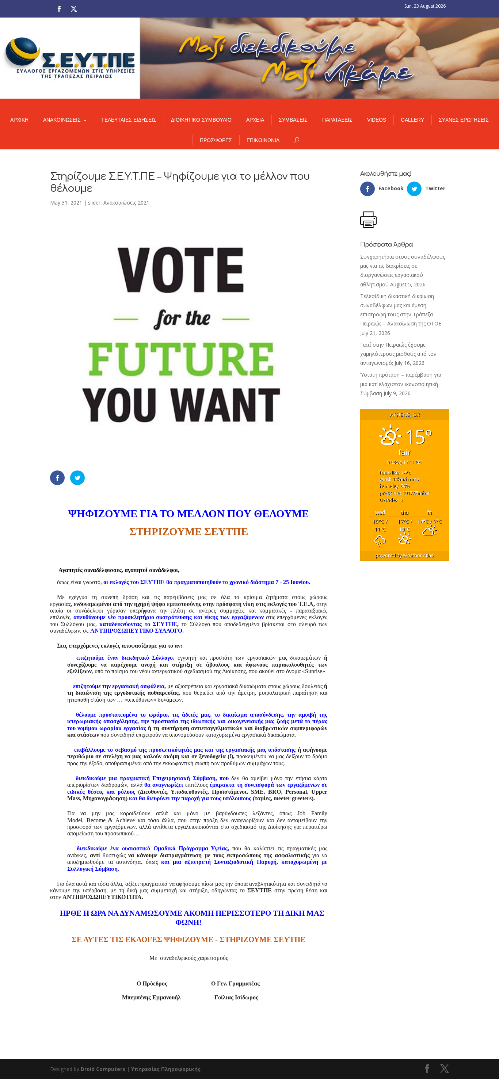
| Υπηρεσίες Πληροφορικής (164, 1068)
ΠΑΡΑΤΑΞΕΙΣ (337, 120)
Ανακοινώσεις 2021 (126, 202)
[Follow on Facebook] (59, 9)
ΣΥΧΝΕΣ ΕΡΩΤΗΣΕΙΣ (464, 120)
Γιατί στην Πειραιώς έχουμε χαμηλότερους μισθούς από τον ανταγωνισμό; (398, 353)
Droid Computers (103, 1068)
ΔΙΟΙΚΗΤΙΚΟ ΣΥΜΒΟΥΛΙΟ (201, 120)
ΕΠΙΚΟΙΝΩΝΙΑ (263, 140)
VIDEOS (376, 120)
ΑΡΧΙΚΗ (19, 120)
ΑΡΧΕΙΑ (255, 120)
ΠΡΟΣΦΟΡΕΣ (216, 140)
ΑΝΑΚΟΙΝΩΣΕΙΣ (62, 120)
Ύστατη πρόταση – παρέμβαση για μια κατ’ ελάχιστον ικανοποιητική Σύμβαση (400, 383)
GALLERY (412, 120)
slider (94, 202)
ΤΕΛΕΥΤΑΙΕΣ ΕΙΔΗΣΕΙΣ (128, 120)
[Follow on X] (74, 9)
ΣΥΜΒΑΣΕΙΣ (293, 120)
